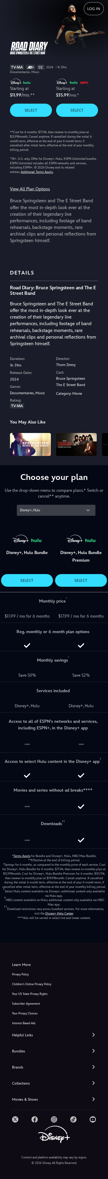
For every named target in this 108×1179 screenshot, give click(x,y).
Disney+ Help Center (59, 913)
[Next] (99, 444)
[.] (15, 1119)
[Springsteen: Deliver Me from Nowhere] (30, 444)
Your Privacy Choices (24, 1013)
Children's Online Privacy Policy (31, 984)
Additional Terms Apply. (37, 172)
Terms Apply (21, 856)
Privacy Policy (20, 974)
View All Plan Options (30, 188)
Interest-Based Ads (23, 1023)
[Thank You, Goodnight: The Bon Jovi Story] (76, 444)
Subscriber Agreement (26, 1003)
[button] (54, 1035)
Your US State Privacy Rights (29, 994)
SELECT (31, 110)
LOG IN (93, 9)
